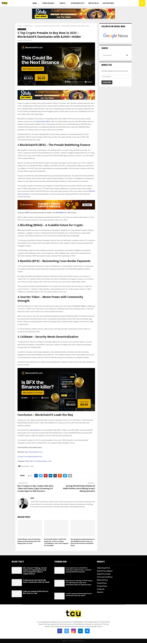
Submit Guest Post (103, 568)
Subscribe (107, 82)
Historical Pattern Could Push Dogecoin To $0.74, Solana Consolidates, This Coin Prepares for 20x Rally (56, 542)
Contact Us (100, 589)
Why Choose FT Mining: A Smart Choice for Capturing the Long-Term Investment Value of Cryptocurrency (35, 571)
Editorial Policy (102, 580)
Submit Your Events (104, 574)
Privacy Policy (102, 586)
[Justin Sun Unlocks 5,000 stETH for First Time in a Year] (17, 593)
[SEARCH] (127, 55)
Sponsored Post (78, 3)
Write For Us (93, 3)
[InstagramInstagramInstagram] (73, 631)
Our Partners (108, 3)
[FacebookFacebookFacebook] (59, 631)
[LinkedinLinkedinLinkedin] (80, 631)
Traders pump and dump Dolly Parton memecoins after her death (36, 581)
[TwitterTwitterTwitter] (66, 631)
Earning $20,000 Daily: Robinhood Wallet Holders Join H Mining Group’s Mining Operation (79, 488)
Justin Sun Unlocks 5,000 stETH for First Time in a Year (35, 592)
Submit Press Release (104, 571)
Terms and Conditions (105, 577)
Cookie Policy (102, 583)
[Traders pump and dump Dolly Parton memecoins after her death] (17, 582)
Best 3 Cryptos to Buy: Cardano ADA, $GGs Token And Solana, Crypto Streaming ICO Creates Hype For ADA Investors (35, 488)
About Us (100, 592)
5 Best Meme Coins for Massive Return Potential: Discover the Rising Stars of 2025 (29, 541)
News (35, 3)
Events (62, 3)
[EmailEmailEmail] (87, 631)
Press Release (48, 3)
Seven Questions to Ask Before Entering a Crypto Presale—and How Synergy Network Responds (78, 570)
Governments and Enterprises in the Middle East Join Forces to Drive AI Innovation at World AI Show (83, 542)
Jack (20, 40)
